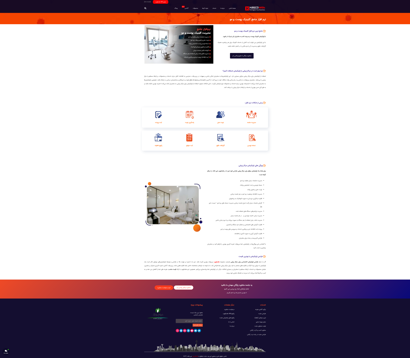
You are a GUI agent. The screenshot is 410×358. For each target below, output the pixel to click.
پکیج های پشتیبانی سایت (227, 318)
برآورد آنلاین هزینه (260, 309)
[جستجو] (145, 8)
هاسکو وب (195, 356)
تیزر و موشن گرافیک (260, 318)
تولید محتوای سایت (260, 326)
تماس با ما (231, 322)
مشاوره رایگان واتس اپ (183, 287)
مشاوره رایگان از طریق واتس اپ (241, 56)
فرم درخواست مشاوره (163, 287)
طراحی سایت (262, 313)
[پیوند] (255, 8)
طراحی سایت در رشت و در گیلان (256, 334)
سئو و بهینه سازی (261, 322)
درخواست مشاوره (229, 309)
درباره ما (232, 326)
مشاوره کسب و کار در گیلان (258, 330)
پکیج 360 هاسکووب (228, 313)
